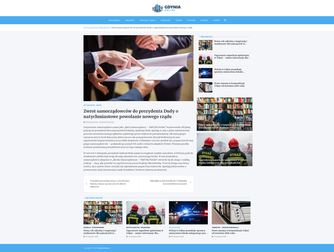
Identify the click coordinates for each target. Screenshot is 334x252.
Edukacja (87, 227)
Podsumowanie (98, 227)
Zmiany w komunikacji (230, 227)
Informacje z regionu (147, 20)
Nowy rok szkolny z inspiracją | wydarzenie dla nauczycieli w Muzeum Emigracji (230, 44)
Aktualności (129, 20)
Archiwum (204, 20)
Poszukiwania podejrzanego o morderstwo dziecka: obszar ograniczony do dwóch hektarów (110, 184)
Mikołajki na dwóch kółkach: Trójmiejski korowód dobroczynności (168, 182)
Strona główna (114, 20)
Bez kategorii (174, 227)
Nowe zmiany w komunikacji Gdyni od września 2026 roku (229, 84)
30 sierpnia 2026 (177, 236)
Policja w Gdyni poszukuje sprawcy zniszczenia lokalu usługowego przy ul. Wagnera (229, 72)
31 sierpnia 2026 (92, 236)
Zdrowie (178, 20)
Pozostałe (191, 20)
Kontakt (216, 20)
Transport (216, 227)
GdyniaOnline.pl (103, 248)
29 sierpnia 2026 (220, 236)
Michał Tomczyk (108, 122)
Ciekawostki (165, 20)
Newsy (99, 105)
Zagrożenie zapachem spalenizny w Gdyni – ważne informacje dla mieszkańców (231, 58)
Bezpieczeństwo (133, 227)
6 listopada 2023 (92, 122)
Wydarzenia (145, 227)
